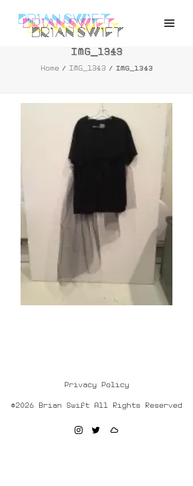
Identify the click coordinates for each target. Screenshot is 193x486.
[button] (169, 23)
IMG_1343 (87, 68)
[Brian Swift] (71, 25)
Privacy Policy (96, 384)
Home (50, 68)
